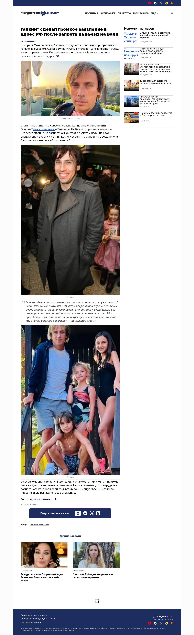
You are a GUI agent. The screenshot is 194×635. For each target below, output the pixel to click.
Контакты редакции (31, 622)
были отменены (44, 129)
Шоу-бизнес (141, 13)
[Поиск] (171, 13)
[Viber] (161, 3)
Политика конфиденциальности (38, 618)
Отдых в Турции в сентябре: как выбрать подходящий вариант (155, 35)
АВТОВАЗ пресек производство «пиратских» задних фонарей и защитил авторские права (155, 100)
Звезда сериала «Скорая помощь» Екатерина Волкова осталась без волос (42, 577)
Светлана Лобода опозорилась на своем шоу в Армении (93, 576)
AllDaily (40, 13)
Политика (91, 13)
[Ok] (172, 3)
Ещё (154, 13)
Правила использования (34, 615)
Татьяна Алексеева (39, 524)
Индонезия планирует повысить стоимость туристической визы (152, 51)
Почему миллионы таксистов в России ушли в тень (156, 114)
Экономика (108, 13)
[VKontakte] (149, 3)
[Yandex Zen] (166, 3)
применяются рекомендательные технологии (54, 628)
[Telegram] (155, 3)
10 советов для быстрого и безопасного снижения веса (155, 82)
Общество (124, 13)
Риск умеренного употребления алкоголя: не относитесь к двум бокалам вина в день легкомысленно (155, 68)
